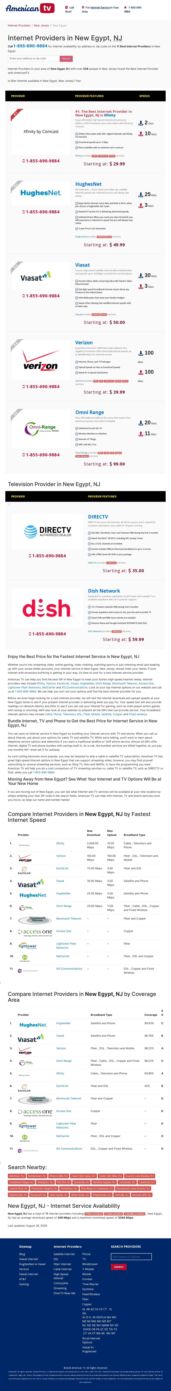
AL (84, 1309)
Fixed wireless (138, 714)
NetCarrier (48, 687)
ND (89, 1325)
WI (103, 1333)
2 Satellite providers (134, 1214)
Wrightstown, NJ (102, 1194)
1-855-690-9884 (133, 9)
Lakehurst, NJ (146, 1182)
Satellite (106, 714)
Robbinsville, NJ (18, 1194)
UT (85, 1333)
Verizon (84, 342)
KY (101, 1317)
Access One (146, 683)
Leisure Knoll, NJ (18, 1188)
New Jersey (41, 25)
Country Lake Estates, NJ (140, 1175)
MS (104, 1321)
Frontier (87, 1279)
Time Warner (90, 1284)
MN (93, 1321)
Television (69, 714)
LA (104, 1317)
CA (96, 1309)
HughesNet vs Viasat (32, 1264)
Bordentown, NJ (37, 1175)
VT (94, 1333)
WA (98, 1333)
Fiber (87, 714)
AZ (92, 1309)
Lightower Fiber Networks (24, 687)
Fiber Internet (62, 1264)
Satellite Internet (64, 1254)
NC (84, 1325)
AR (88, 1309)
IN (94, 1317)
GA (84, 1313)
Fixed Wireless (91, 1294)
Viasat (82, 265)
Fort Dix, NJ (63, 1182)
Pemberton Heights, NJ (44, 1188)
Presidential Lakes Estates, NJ (133, 1188)
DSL (79, 714)
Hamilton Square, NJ (104, 1182)
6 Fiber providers (93, 1214)
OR (93, 1329)
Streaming (60, 1288)
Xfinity (110, 115)
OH (85, 1329)
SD (106, 1329)
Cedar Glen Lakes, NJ (83, 1175)
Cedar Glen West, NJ (110, 1175)
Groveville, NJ (81, 1182)
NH (99, 1325)
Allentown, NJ (16, 1175)
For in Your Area (100, 9)
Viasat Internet (28, 1259)
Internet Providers (19, 25)
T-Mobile (88, 1269)
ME (84, 1321)
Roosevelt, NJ (38, 1194)
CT (105, 1309)
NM (107, 1325)
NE (94, 1325)
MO (99, 1321)
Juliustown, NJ (127, 1182)
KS (98, 1317)
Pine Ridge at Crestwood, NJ (97, 1188)
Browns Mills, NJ (59, 1175)
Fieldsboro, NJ (45, 1182)
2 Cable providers (113, 1214)
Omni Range (89, 412)
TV (84, 1259)
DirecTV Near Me (64, 1293)
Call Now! (69, 9)
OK (89, 1329)
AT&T (22, 1279)
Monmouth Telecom (124, 683)
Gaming (24, 1284)
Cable (48, 714)
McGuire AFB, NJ (141, 1194)
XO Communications (75, 687)
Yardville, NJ (122, 1194)
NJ (103, 1325)
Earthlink (88, 1289)
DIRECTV (98, 516)
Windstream (90, 1264)
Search (66, 58)
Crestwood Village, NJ (21, 1182)
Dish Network (104, 591)
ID (87, 1317)
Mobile (95, 714)
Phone (57, 714)
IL (90, 1317)
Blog (22, 1254)
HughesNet (88, 184)
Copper (118, 714)
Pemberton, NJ (69, 1188)
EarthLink (63, 683)
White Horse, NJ (80, 1194)
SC (102, 1329)
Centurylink (61, 1283)
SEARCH (118, 1266)
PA (98, 1329)
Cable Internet (63, 1269)
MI (89, 1321)
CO (101, 1309)
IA (83, 1317)
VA (89, 1333)
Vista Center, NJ (58, 1194)
